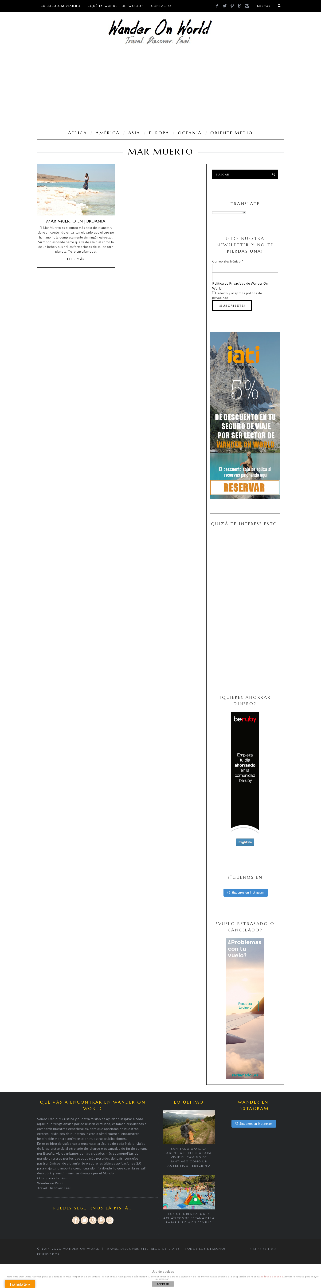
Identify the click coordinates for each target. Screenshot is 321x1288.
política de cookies (272, 1276)
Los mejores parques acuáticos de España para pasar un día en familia (189, 1218)
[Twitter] (84, 1223)
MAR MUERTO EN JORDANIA (76, 221)
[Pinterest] (93, 1223)
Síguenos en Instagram (248, 892)
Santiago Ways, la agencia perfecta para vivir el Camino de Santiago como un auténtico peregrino (188, 1157)
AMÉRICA (108, 132)
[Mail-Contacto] (110, 1223)
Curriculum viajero (60, 6)
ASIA (134, 132)
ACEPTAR (163, 1284)
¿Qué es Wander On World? (115, 6)
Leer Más (75, 259)
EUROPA (159, 132)
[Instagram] (101, 1223)
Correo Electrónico (227, 261)
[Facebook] (76, 1223)
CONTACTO (161, 6)
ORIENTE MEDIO (231, 132)
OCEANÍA (190, 132)
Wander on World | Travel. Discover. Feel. (106, 1248)
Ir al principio (261, 1249)
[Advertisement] (160, 87)
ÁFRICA (77, 132)
